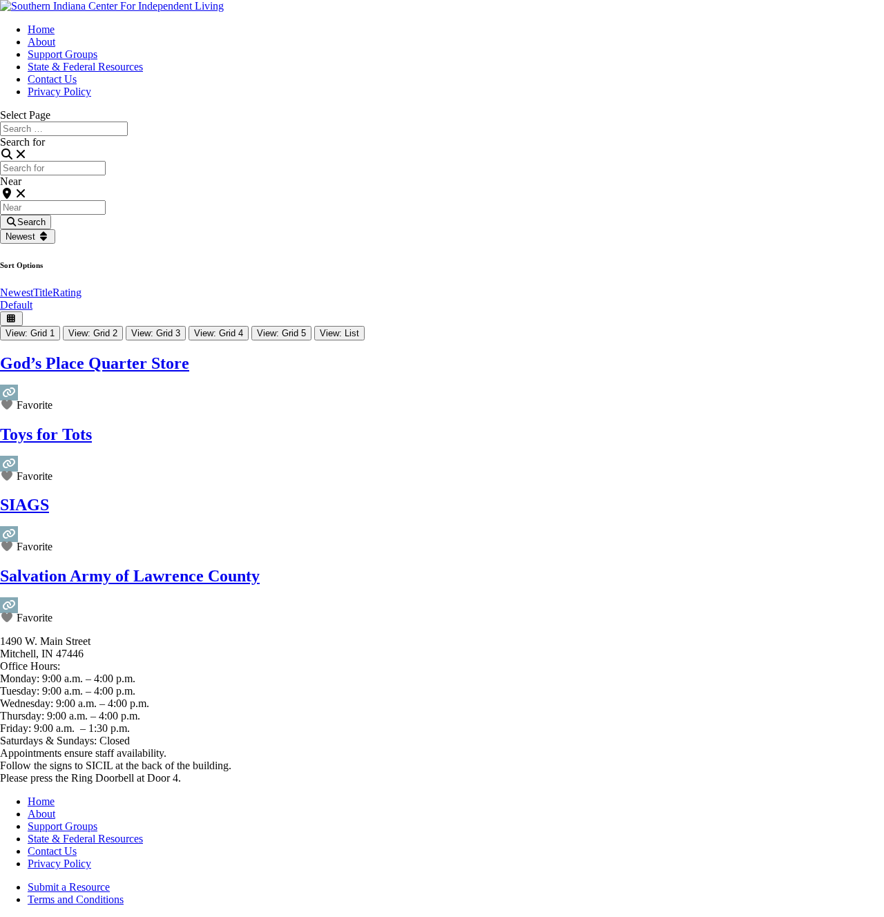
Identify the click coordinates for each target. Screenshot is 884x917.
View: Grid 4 (218, 333)
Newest (22, 236)
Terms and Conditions (76, 899)
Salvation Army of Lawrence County (130, 576)
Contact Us (52, 79)
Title (42, 292)
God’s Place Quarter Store (94, 363)
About (41, 42)
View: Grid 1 (30, 333)
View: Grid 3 (155, 333)
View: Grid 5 (281, 333)
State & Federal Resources (85, 67)
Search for (22, 142)
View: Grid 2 (92, 333)
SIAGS (24, 505)
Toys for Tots (46, 434)
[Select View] (11, 318)
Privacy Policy (59, 91)
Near (10, 181)
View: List (339, 333)
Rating (66, 292)
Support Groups (62, 54)
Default (16, 305)
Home (41, 29)
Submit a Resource (69, 887)
